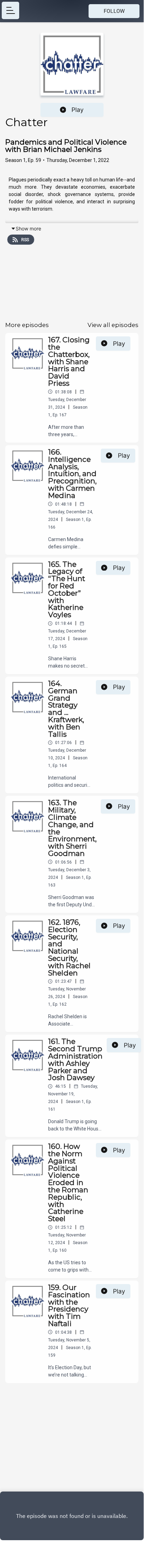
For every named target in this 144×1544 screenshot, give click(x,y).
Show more (28, 228)
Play (77, 109)
